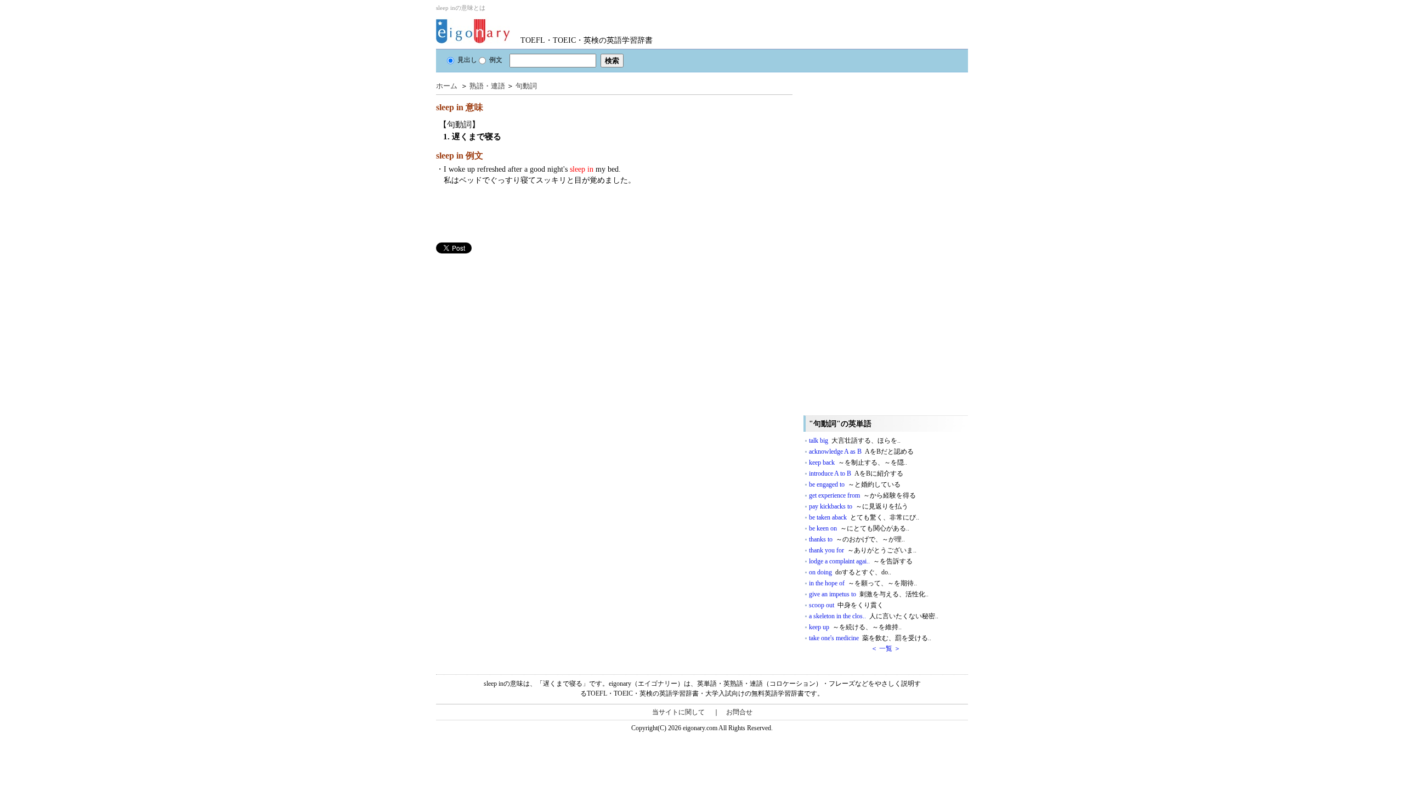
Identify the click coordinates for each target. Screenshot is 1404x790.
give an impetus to (869, 594)
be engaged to (855, 484)
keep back (858, 462)
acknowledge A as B (861, 451)
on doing (850, 572)
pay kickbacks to (858, 506)
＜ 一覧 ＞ (886, 648)
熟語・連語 (487, 86)
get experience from (862, 495)
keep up (855, 627)
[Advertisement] (518, 330)
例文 (495, 60)
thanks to (857, 539)
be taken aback (864, 517)
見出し (467, 60)
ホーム (446, 86)
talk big (855, 440)
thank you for (862, 550)
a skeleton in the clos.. (873, 616)
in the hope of (863, 583)
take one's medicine (870, 638)
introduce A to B (856, 473)
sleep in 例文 (459, 155)
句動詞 (526, 86)
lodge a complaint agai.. (861, 561)
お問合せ (739, 712)
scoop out (846, 605)
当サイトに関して (678, 712)
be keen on (859, 528)
